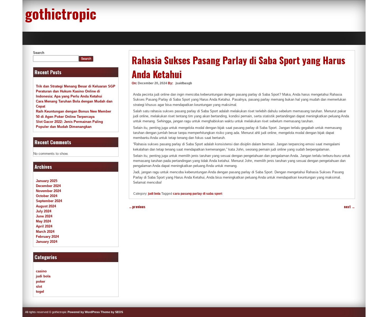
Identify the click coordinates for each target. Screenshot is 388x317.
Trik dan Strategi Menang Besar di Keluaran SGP (75, 86)
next (349, 206)
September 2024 (49, 201)
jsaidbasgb (184, 83)
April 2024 (44, 226)
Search (38, 53)
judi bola (154, 193)
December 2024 (48, 186)
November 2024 (48, 191)
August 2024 (46, 206)
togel (40, 291)
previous (137, 206)
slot (39, 286)
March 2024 (45, 232)
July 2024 (43, 211)
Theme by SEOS (112, 312)
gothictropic (60, 13)
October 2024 (46, 196)
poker (40, 281)
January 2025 (46, 181)
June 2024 (44, 216)
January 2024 (46, 242)
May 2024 (43, 221)
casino (41, 271)
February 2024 (47, 237)
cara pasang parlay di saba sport (197, 193)
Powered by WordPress (84, 312)
